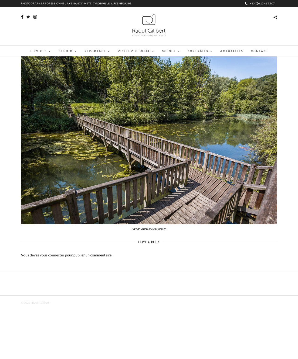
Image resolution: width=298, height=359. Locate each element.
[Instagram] (35, 17)
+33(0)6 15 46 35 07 (262, 3)
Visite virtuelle (134, 51)
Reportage (95, 51)
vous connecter (52, 255)
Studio (66, 51)
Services (38, 51)
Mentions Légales (61, 302)
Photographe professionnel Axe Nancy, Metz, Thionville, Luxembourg (76, 3)
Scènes (169, 51)
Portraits (197, 51)
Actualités (231, 51)
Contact (260, 51)
